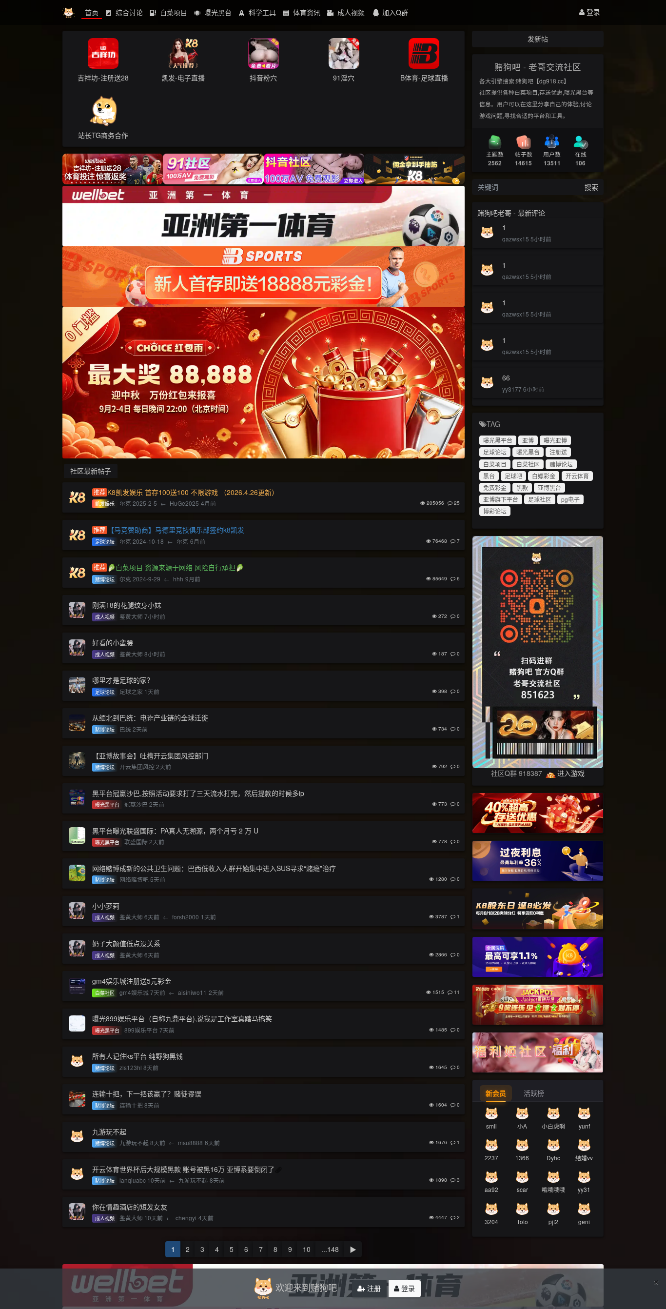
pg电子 (570, 499)
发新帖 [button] (538, 38)
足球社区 (539, 499)
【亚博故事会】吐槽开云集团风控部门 (150, 755)
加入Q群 (395, 12)
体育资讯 (305, 12)
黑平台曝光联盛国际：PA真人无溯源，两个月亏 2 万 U (175, 830)
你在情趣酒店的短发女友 (129, 1206)
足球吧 (513, 476)
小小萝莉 (105, 906)
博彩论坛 (495, 511)
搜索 (591, 187)
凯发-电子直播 (183, 77)
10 (307, 1249)
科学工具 (261, 12)
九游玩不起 (109, 1131)
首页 (91, 12)
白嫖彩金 (543, 476)
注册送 (558, 452)
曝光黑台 (217, 12)
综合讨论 (128, 12)
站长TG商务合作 (103, 135)
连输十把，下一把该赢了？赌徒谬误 (146, 1093)
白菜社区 (528, 464)
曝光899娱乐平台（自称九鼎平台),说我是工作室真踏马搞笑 (182, 1018)
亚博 (528, 440)
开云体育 (577, 476)
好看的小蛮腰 (112, 642)
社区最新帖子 (90, 471)
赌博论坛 (561, 464)
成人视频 (350, 12)
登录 (592, 12)
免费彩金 (495, 487)
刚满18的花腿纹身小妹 (126, 605)
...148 (330, 1249)
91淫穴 (343, 77)
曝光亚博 (555, 440)
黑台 (489, 476)
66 (506, 377)
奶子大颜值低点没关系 (126, 943)
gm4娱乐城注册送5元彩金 (131, 981)
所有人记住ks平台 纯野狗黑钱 (137, 1056)
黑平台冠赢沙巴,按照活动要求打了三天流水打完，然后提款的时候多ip (198, 793)
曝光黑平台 (497, 440)
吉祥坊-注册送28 (103, 77)
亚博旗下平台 (500, 499)
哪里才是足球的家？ (123, 680)
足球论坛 (495, 452)
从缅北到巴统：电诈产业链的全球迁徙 (150, 717)
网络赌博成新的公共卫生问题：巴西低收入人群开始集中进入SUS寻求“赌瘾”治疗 (214, 868)
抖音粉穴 (263, 77)
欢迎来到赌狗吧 (306, 1287)
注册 (373, 1288)
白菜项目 (172, 12)
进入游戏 (571, 773)
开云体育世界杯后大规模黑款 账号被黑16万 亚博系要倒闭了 (183, 1169)
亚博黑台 (549, 487)
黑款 (522, 487)
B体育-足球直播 (424, 77)
